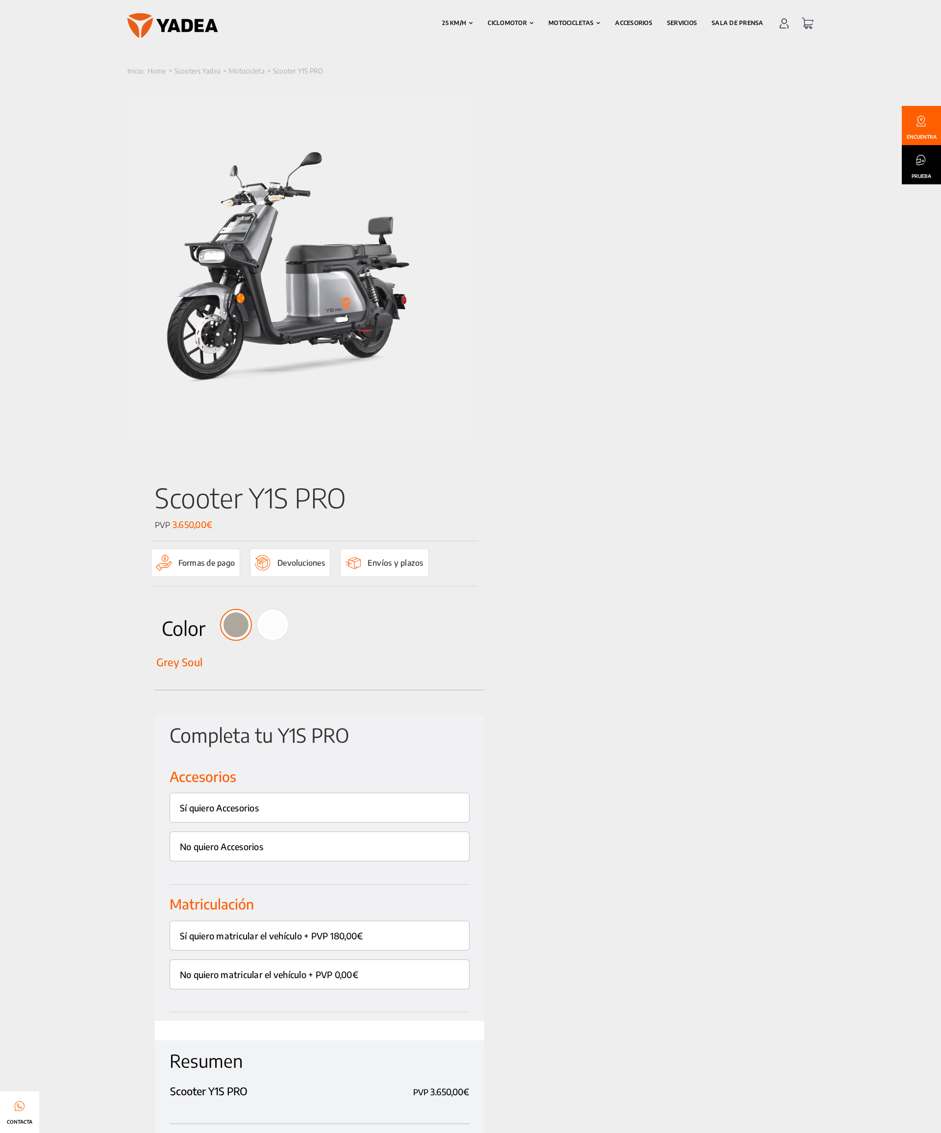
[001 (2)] (298, 267)
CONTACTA (19, 1122)
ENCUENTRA (922, 137)
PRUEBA (921, 176)
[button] (236, 625)
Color (183, 628)
